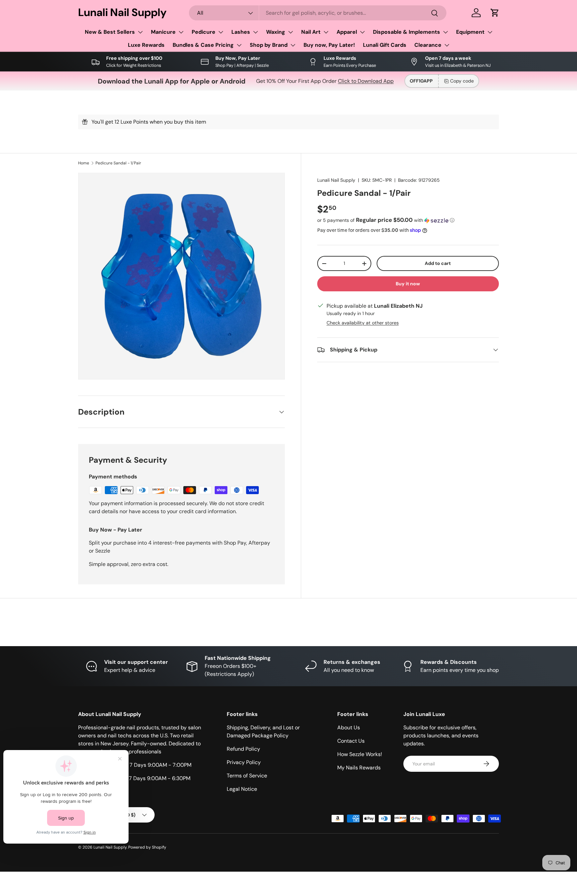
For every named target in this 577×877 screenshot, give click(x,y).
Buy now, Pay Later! (329, 44)
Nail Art (311, 31)
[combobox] (318, 12)
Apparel (347, 31)
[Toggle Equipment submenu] (490, 32)
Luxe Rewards (146, 44)
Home (83, 163)
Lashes (240, 31)
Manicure (163, 31)
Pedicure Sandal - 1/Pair (118, 163)
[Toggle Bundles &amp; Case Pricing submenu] (239, 45)
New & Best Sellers (110, 31)
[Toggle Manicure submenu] (181, 32)
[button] (495, 12)
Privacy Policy (244, 762)
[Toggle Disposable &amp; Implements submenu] (445, 32)
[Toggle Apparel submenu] (362, 32)
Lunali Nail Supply (336, 180)
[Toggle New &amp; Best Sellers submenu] (140, 32)
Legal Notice (242, 788)
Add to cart (438, 263)
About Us (348, 727)
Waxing (275, 31)
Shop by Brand (268, 44)
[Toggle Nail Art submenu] (326, 32)
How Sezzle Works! (359, 754)
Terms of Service (247, 775)
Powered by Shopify (147, 847)
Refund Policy (243, 748)
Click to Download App (366, 81)
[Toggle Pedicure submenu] (221, 32)
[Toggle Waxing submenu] (290, 32)
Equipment (470, 31)
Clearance (427, 44)
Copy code (462, 81)
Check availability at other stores (363, 323)
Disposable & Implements (406, 31)
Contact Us (351, 740)
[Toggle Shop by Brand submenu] (293, 45)
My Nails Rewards (359, 767)
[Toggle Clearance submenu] (447, 45)
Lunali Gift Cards (384, 44)
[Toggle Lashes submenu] (255, 32)
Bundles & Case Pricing (203, 44)
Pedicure (203, 31)
